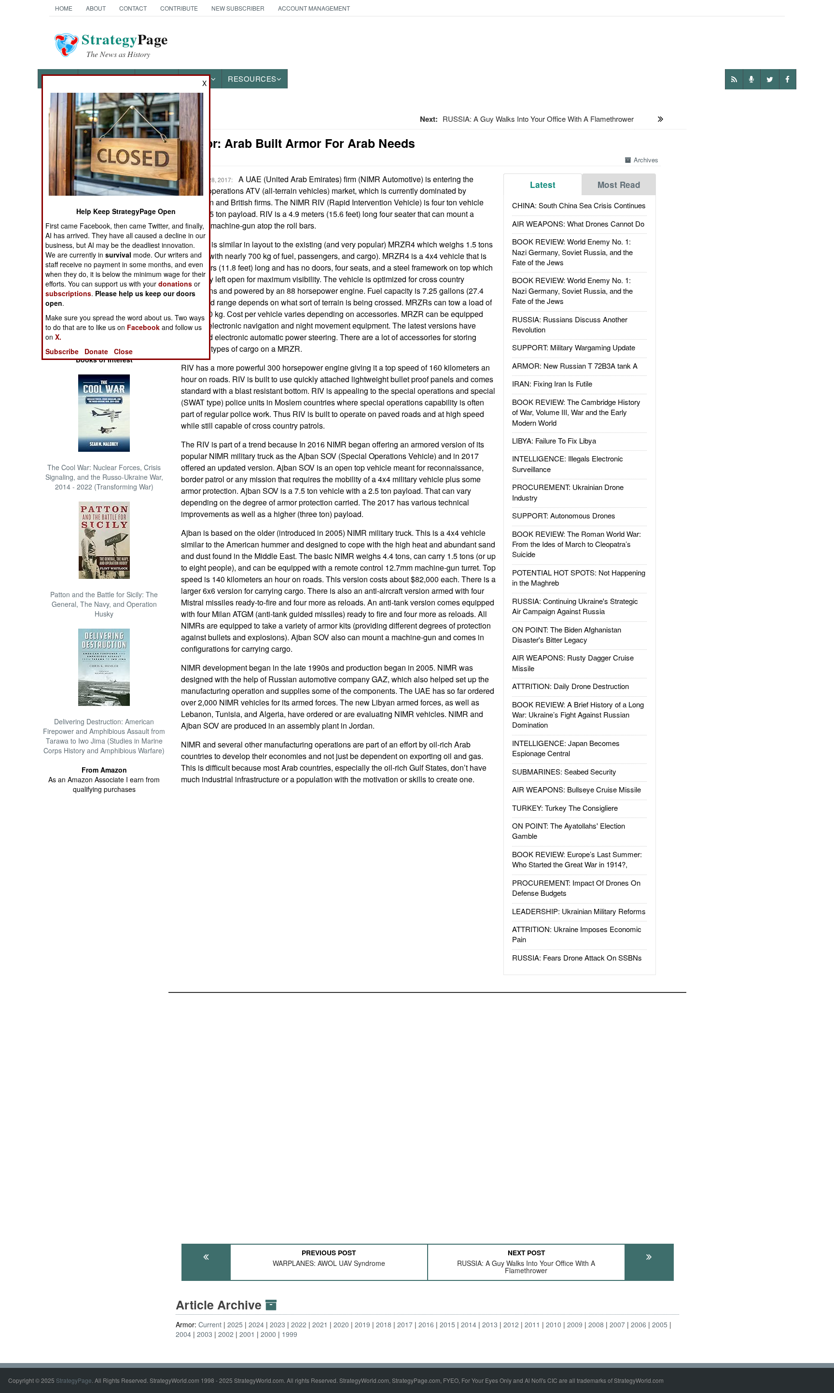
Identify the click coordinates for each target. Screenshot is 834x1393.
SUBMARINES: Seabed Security (564, 771)
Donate (96, 351)
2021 (320, 1324)
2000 (268, 1334)
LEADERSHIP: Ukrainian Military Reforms (579, 911)
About (96, 8)
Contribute (179, 8)
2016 (426, 1324)
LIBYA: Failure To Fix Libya (554, 440)
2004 (183, 1334)
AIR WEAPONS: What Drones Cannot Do (578, 223)
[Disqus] (427, 1114)
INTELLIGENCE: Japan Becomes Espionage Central (566, 748)
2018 (383, 1324)
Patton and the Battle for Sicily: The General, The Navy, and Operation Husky (104, 603)
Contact (133, 8)
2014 (468, 1324)
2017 (405, 1324)
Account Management (314, 8)
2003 (204, 1334)
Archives (646, 159)
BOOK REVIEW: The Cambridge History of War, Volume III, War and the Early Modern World (576, 412)
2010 (553, 1324)
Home (63, 8)
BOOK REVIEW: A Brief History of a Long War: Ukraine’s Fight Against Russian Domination (578, 714)
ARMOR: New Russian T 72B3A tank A (575, 365)
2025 (235, 1324)
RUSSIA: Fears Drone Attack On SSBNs (577, 957)
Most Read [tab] (619, 184)
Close (123, 351)
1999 (289, 1334)
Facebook (143, 327)
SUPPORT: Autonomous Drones (563, 515)
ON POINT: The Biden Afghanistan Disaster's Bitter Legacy (566, 634)
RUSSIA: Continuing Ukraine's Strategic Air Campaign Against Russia (575, 606)
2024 (256, 1324)
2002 (226, 1334)
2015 (447, 1324)
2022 (298, 1324)
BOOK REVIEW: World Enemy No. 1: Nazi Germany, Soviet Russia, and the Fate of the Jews (572, 251)
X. (58, 337)
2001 (247, 1334)
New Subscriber (237, 8)
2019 (362, 1324)
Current (210, 1324)
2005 (659, 1324)
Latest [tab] (543, 184)
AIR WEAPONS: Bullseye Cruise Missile (576, 789)
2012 (511, 1324)
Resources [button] (252, 78)
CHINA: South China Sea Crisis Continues (579, 205)
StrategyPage (74, 1380)
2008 (596, 1324)
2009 (575, 1324)
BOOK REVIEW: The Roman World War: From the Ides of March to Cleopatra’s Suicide (576, 544)
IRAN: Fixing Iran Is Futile (552, 383)
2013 (490, 1324)
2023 (277, 1324)
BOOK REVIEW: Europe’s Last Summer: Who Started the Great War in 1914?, (577, 859)
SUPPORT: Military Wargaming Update (573, 347)
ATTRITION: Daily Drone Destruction (570, 686)
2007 (617, 1324)
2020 (341, 1324)
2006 (638, 1324)
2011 (532, 1324)
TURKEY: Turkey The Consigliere (565, 808)
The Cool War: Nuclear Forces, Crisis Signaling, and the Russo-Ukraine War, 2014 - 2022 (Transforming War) (104, 476)
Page (125, 45)
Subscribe (62, 351)
